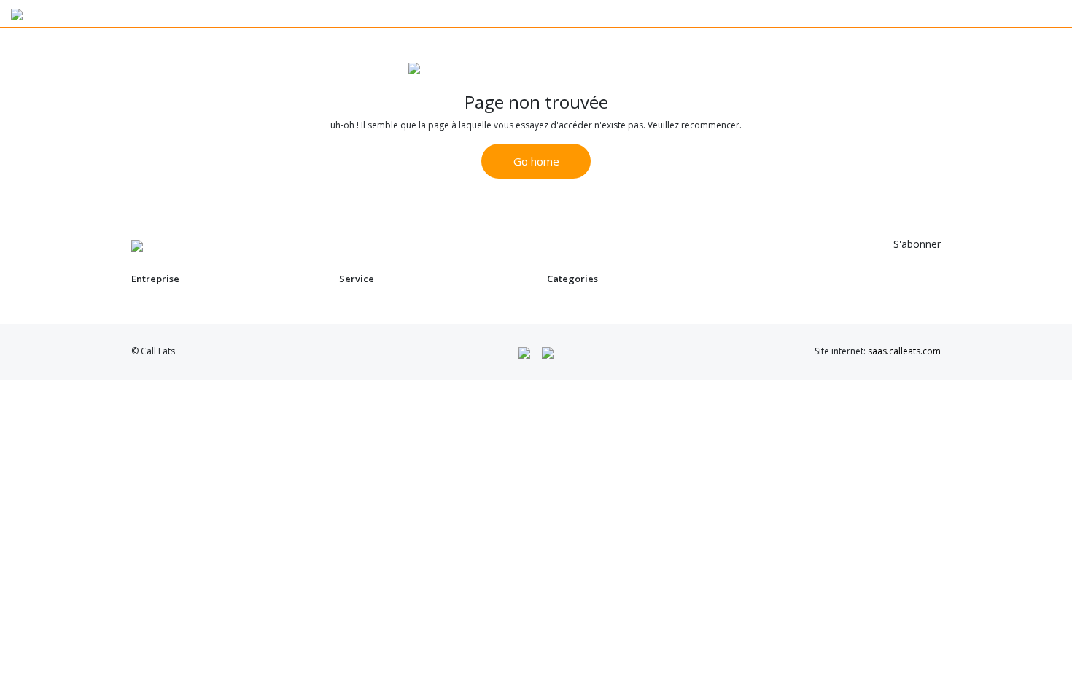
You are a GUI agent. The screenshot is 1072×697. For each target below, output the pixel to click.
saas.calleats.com (904, 351)
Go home (536, 161)
